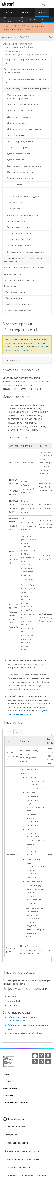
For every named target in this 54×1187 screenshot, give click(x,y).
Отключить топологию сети (20, 172)
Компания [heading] (8, 1095)
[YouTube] (48, 1061)
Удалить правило (15, 160)
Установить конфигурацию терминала (25, 252)
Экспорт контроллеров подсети (23, 196)
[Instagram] (41, 1061)
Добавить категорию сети (20, 117)
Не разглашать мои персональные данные (25, 1175)
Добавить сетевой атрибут (20, 110)
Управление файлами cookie (19, 1167)
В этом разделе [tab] (12, 360)
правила (23, 377)
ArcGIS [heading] (6, 1074)
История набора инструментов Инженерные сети (26, 81)
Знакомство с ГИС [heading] (12, 1088)
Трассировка (10, 286)
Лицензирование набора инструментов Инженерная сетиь (23, 71)
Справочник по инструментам (17, 44)
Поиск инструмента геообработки (25, 1033)
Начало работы (19, 20)
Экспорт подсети (12, 274)
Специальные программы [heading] (15, 1102)
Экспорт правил (15, 190)
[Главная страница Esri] (8, 4)
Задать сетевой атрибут (19, 233)
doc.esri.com (23, 29)
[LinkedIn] (48, 1055)
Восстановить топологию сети (19, 280)
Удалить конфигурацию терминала (24, 166)
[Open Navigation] (50, 4)
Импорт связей (14, 203)
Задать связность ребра (19, 227)
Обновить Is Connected (15, 292)
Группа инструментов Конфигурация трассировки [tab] (23, 260)
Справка (32, 19)
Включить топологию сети (20, 178)
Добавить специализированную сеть (25, 104)
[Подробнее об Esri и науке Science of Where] (8, 1062)
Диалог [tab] (8, 731)
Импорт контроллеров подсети (22, 215)
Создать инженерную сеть (20, 147)
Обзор (9, 12)
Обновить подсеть (13, 298)
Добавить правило (16, 123)
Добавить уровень (16, 135)
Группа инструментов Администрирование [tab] (27, 88)
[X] (41, 1055)
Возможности (25, 12)
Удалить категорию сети (19, 154)
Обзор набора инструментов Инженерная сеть (25, 61)
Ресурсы (42, 12)
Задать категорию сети (18, 239)
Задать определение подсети (21, 245)
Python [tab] (18, 731)
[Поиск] (43, 4)
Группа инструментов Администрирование (26, 54)
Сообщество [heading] (10, 1081)
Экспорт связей (14, 184)
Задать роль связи (16, 221)
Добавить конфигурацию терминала (25, 129)
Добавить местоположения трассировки (24, 267)
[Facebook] (35, 1055)
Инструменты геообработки (19, 47)
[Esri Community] (35, 1061)
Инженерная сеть (13, 51)
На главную (7, 20)
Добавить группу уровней (20, 141)
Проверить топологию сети (17, 304)
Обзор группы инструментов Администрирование (21, 97)
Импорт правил (14, 209)
